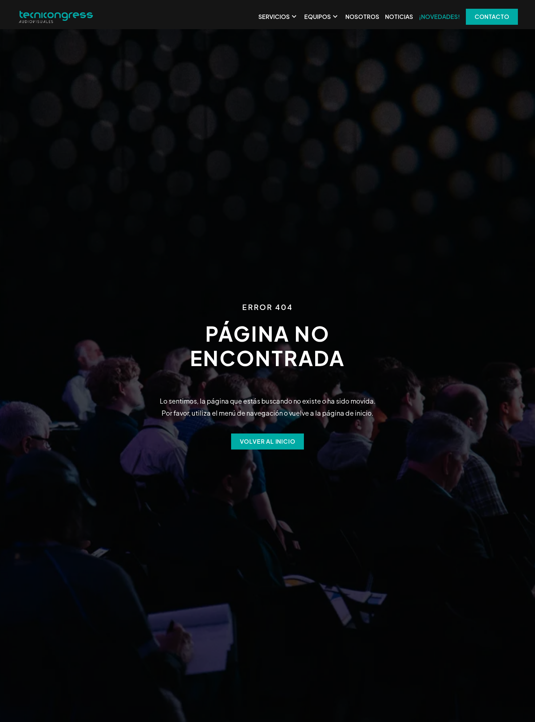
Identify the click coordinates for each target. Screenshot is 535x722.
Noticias (399, 16)
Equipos (322, 17)
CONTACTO (492, 16)
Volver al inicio (268, 441)
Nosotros (362, 16)
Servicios (278, 17)
